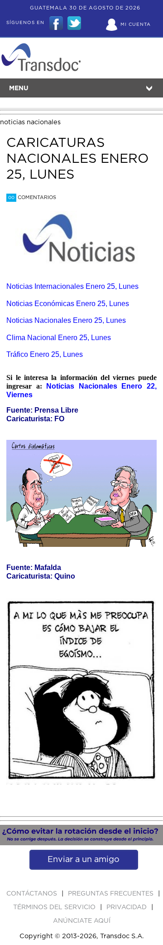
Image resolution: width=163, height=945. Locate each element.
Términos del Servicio (55, 907)
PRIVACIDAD (127, 907)
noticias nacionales (30, 122)
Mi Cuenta (135, 24)
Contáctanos (32, 894)
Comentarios (32, 197)
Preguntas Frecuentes (111, 894)
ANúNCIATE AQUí (81, 921)
